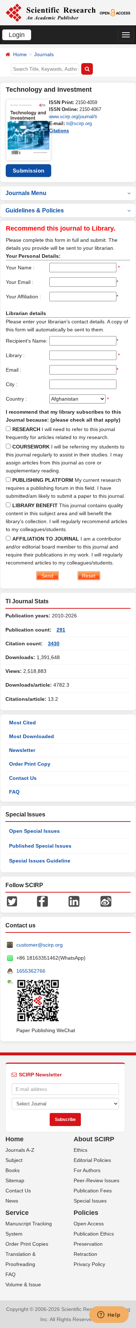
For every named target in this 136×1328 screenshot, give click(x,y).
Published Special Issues (40, 846)
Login (17, 34)
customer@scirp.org (39, 945)
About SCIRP (94, 1139)
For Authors (87, 1170)
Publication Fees (93, 1190)
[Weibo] (105, 901)
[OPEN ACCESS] (115, 12)
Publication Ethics (94, 1234)
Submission (29, 170)
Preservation (88, 1244)
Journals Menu (25, 193)
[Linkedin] (74, 901)
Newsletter (22, 750)
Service (17, 1212)
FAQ (14, 792)
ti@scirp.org (79, 123)
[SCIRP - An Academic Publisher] (50, 12)
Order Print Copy (29, 764)
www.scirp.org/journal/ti (73, 116)
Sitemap (14, 1180)
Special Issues (90, 1201)
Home (20, 54)
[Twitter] (12, 901)
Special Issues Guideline (39, 861)
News (11, 1201)
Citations (59, 130)
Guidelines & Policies (34, 210)
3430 (53, 643)
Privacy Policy (89, 1264)
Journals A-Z (19, 1150)
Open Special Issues (34, 831)
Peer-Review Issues (96, 1180)
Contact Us (23, 778)
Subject (13, 1160)
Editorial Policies (92, 1160)
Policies (86, 1212)
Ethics (80, 1150)
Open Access (89, 1223)
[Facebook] (42, 901)
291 (61, 630)
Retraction (85, 1254)
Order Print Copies (26, 1244)
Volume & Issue (23, 1284)
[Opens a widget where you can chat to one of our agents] (109, 1315)
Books (12, 1170)
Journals (44, 54)
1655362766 (30, 971)
